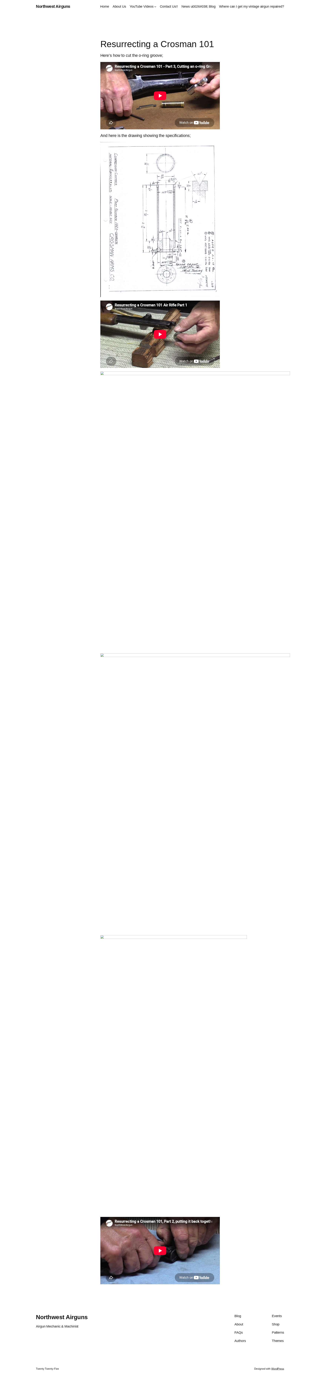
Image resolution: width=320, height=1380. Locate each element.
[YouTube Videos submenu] (155, 7)
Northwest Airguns (53, 6)
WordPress (277, 1368)
